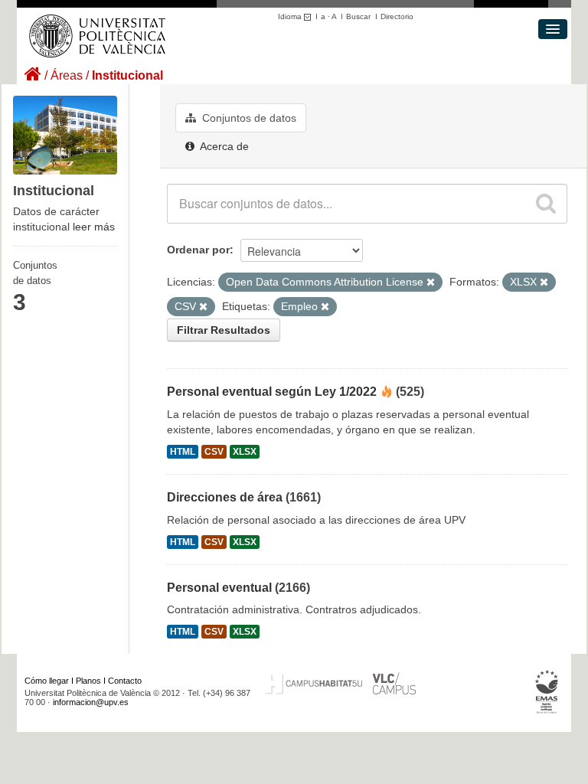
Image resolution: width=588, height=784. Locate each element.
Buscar (358, 16)
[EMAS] (547, 692)
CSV (214, 451)
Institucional (127, 75)
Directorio (397, 16)
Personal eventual (219, 587)
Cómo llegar (46, 680)
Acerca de (223, 146)
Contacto (125, 680)
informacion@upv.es (91, 702)
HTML (182, 451)
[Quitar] (430, 282)
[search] (546, 203)
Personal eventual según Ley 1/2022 (272, 391)
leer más (94, 226)
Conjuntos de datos (247, 118)
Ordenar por (198, 249)
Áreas (67, 75)
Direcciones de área (225, 497)
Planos (88, 680)
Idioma (291, 16)
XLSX (244, 451)
